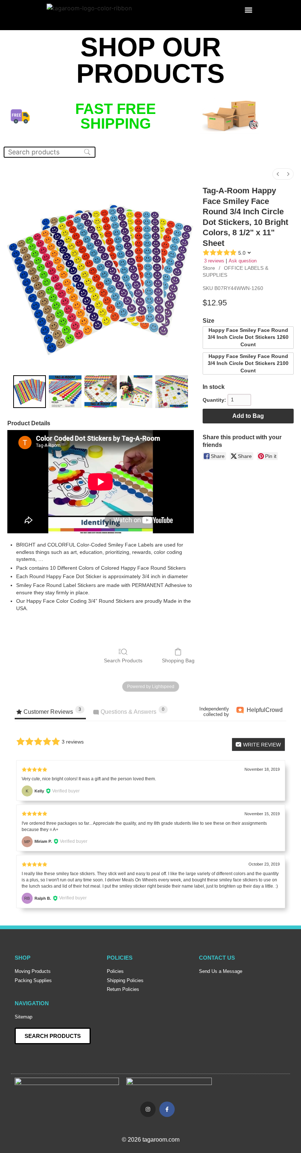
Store (209, 268)
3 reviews (214, 261)
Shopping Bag (178, 660)
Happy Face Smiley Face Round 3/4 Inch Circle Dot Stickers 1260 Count (248, 337)
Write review (261, 745)
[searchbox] (49, 152)
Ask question (243, 261)
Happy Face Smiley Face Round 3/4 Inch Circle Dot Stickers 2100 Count (248, 363)
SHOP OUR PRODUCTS (150, 60)
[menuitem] (278, 174)
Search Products (123, 660)
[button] (248, 10)
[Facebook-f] (167, 1109)
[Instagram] (148, 1109)
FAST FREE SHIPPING (115, 116)
